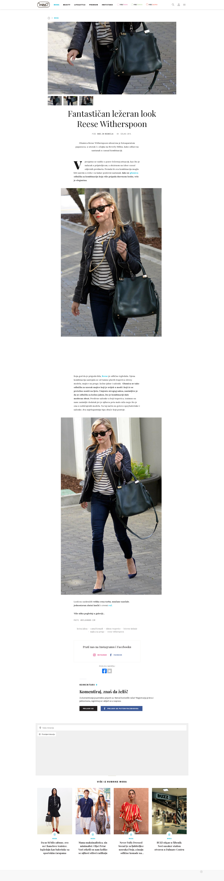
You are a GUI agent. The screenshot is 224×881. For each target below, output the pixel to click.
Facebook (118, 655)
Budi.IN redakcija (105, 134)
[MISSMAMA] (123, 4)
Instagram (102, 655)
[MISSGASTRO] (152, 4)
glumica (134, 172)
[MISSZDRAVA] (138, 4)
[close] (201, 872)
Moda (56, 18)
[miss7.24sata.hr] (44, 4)
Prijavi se (88, 708)
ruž (110, 605)
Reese (105, 376)
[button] (184, 4)
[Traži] (173, 4)
